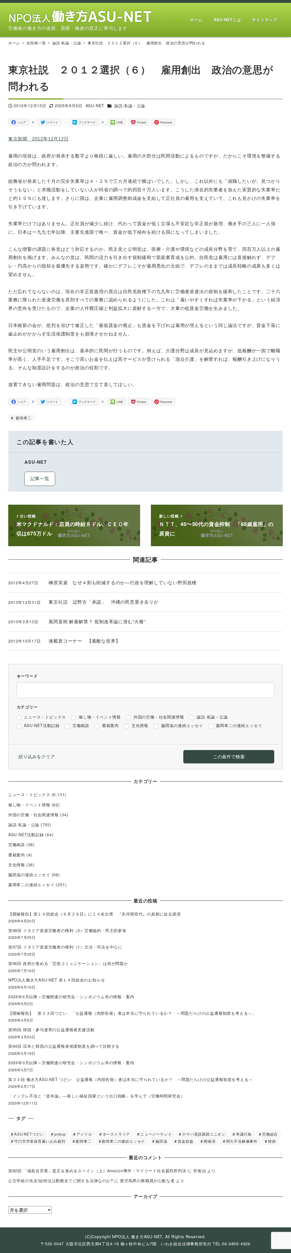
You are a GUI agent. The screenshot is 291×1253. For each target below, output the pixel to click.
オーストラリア (116, 1134)
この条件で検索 (229, 756)
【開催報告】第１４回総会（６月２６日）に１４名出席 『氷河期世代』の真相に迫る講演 (96, 914)
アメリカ (84, 1134)
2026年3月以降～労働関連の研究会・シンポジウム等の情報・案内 (71, 1062)
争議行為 (243, 1134)
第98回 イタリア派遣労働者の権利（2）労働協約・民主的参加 (67, 930)
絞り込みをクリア (36, 756)
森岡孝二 (22, 418)
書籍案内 (16, 855)
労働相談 (16, 844)
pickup (60, 1134)
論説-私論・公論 (129, 105)
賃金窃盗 (185, 1141)
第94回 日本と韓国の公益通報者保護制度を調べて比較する (64, 1046)
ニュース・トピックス (29, 794)
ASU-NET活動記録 (26, 834)
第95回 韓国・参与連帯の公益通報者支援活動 (51, 1029)
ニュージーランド (156, 1134)
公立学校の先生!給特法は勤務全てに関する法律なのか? (60, 1180)
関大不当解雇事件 (241, 1141)
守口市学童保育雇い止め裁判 (39, 1141)
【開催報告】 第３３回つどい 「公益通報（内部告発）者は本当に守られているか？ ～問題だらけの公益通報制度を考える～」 (132, 1013)
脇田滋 (161, 1141)
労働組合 (270, 1134)
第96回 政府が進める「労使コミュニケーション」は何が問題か (68, 963)
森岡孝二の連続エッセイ (31, 884)
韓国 (272, 1141)
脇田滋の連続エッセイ (29, 874)
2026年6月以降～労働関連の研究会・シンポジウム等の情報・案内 (71, 996)
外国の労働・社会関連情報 (33, 814)
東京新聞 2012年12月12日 (38, 138)
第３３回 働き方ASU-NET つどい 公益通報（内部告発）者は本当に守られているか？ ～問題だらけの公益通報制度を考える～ (130, 1079)
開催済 (209, 1141)
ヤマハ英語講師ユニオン (203, 1134)
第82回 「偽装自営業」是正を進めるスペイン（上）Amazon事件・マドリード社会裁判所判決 (97, 1170)
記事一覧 (39, 478)
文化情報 (16, 864)
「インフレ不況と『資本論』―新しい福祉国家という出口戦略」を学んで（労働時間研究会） (96, 1096)
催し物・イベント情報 (29, 804)
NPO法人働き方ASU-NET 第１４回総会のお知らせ (58, 980)
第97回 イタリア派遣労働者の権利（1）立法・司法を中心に (65, 947)
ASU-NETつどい (29, 1134)
